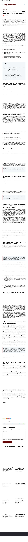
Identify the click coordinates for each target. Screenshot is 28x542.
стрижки (7, 104)
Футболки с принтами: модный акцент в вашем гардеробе (8, 468)
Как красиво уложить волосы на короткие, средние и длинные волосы (20, 514)
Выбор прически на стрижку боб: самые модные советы (12, 57)
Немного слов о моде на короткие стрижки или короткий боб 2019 (14, 48)
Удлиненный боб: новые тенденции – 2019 (11, 70)
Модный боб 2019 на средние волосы (9, 49)
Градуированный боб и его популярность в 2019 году (12, 54)
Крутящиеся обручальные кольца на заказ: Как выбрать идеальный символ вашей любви (19, 469)
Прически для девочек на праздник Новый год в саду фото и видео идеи (7, 500)
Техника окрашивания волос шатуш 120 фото (7, 514)
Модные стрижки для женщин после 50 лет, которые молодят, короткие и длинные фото (20, 484)
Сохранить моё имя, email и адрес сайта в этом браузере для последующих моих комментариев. (13, 439)
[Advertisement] (14, 453)
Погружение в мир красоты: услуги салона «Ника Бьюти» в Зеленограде (8, 484)
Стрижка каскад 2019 (6, 398)
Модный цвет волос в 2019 (20, 397)
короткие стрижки (11, 117)
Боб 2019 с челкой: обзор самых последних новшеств (12, 56)
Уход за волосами (10, 4)
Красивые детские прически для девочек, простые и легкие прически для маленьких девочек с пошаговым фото (20, 499)
